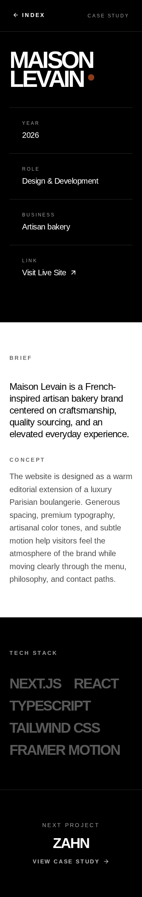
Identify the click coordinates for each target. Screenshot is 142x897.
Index (33, 15)
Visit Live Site (44, 272)
